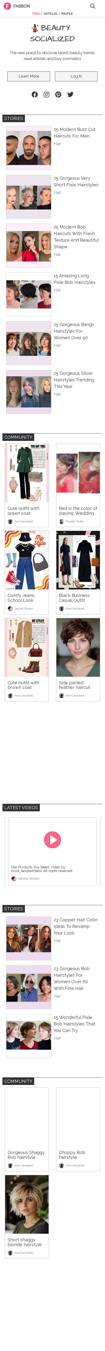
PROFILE (67, 13)
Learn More (29, 76)
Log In (76, 76)
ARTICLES (50, 13)
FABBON (21, 6)
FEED (36, 13)
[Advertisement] (52, 753)
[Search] (92, 6)
